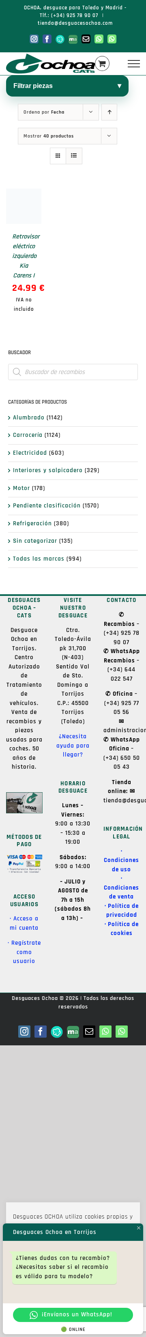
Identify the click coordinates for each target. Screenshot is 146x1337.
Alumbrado (29, 417)
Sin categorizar (35, 541)
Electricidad (30, 453)
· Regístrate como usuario (24, 952)
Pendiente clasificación (47, 505)
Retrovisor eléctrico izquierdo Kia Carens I (25, 256)
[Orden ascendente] (109, 112)
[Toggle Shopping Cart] (102, 63)
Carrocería (28, 435)
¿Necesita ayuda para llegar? (73, 746)
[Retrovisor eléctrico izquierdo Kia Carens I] (23, 206)
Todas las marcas (38, 559)
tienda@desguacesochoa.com (75, 23)
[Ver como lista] (74, 156)
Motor (21, 488)
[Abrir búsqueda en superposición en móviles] (73, 372)
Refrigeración (32, 523)
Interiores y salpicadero (48, 470)
